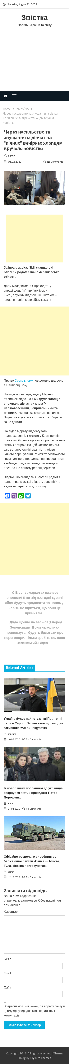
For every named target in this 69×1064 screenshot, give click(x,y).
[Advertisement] (34, 63)
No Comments (55, 162)
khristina (12, 734)
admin (11, 156)
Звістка (34, 18)
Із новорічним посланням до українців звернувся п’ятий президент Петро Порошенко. (33, 793)
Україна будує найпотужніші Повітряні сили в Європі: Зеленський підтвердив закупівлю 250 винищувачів (33, 723)
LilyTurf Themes (40, 1058)
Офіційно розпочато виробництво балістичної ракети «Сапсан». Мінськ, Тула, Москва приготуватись (32, 861)
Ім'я (7, 959)
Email (8, 973)
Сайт (7, 987)
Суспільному (24, 380)
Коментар (12, 911)
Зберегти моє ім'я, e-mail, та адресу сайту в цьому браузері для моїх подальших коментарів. (34, 1011)
